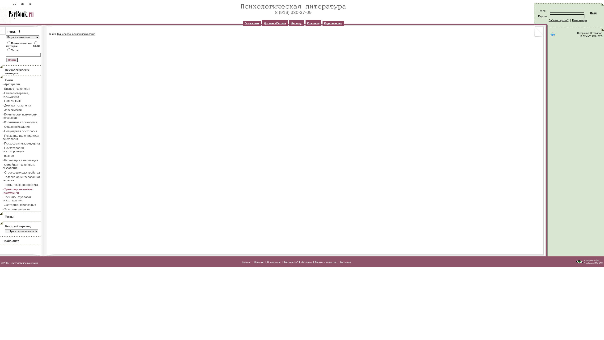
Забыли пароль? (559, 20)
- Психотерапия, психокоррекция (14, 149)
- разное (8, 155)
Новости (259, 261)
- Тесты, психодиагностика (20, 185)
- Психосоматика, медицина (21, 143)
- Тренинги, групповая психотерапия (17, 199)
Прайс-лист (11, 241)
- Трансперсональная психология (18, 191)
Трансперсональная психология (76, 34)
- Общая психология (16, 126)
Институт (296, 23)
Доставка (306, 261)
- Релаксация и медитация (20, 160)
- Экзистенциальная (16, 209)
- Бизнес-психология (16, 88)
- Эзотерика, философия (19, 205)
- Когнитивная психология (20, 122)
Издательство (333, 23)
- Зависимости (12, 110)
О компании (274, 261)
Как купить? (291, 261)
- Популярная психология (20, 131)
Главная (246, 261)
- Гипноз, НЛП (12, 101)
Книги (9, 80)
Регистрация (579, 20)
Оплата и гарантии (325, 261)
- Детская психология (17, 105)
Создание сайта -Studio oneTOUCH (593, 261)
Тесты (9, 216)
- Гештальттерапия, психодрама (16, 95)
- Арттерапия (12, 84)
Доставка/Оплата (275, 23)
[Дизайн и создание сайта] (579, 262)
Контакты (313, 23)
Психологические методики (17, 71)
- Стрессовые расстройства (21, 172)
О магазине (252, 23)
